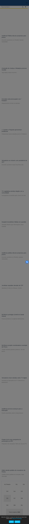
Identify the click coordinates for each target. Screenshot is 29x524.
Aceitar (11, 521)
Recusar (17, 521)
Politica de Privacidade (17, 518)
